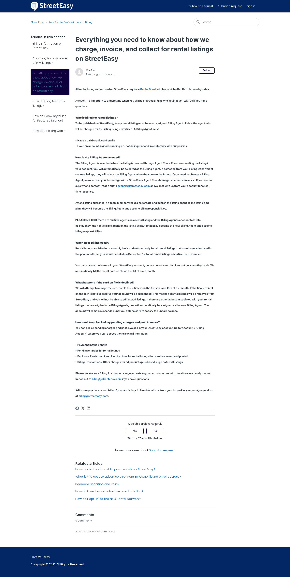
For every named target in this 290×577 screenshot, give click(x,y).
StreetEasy (37, 22)
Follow (206, 70)
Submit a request (230, 6)
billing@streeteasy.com (107, 379)
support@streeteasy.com (134, 185)
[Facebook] (77, 408)
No (155, 431)
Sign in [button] (251, 6)
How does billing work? (49, 131)
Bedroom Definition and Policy (97, 484)
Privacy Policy (40, 557)
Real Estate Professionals (65, 22)
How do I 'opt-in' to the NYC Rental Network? (108, 499)
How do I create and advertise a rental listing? (109, 491)
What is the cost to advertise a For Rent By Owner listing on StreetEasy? (128, 476)
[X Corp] (83, 408)
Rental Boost (148, 89)
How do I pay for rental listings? (49, 103)
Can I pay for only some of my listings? (50, 60)
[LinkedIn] (88, 408)
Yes (135, 431)
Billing (89, 22)
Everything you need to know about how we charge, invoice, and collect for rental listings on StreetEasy (50, 82)
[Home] (52, 6)
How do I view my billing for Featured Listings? (49, 118)
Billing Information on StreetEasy (48, 45)
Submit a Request (201, 6)
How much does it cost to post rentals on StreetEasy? (115, 469)
